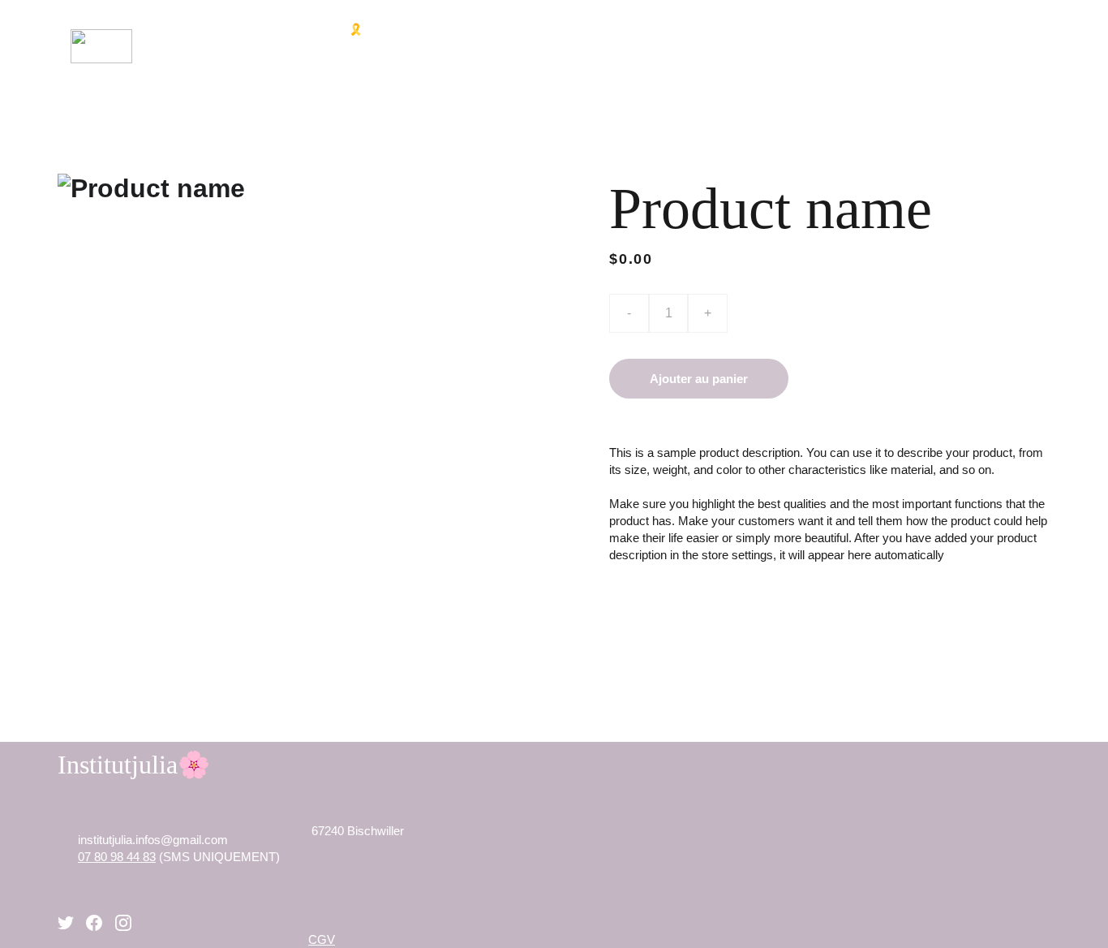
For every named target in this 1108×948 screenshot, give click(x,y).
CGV (321, 939)
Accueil (172, 29)
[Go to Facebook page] (94, 923)
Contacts (888, 62)
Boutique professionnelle (806, 29)
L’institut (260, 29)
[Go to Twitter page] (66, 923)
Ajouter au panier (699, 379)
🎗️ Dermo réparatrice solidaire (450, 29)
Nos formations (636, 29)
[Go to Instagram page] (123, 923)
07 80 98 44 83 (117, 857)
